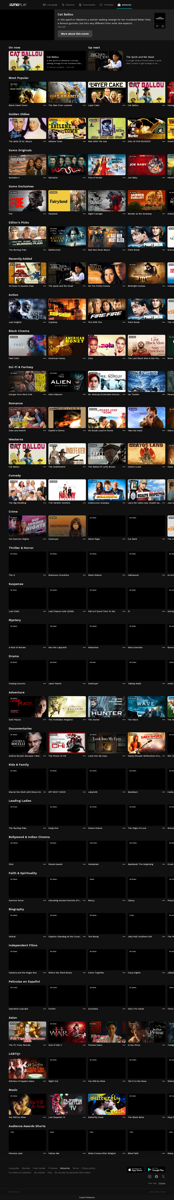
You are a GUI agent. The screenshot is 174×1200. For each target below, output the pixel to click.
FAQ (50, 1172)
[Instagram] (150, 1177)
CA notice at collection (20, 1172)
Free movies (89, 5)
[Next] (165, 91)
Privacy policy (88, 1168)
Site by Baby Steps (157, 1192)
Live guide (52, 5)
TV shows (108, 5)
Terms (75, 1168)
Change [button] (162, 1183)
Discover (70, 5)
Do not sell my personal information (73, 1172)
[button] (75, 33)
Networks (126, 5)
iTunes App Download (135, 1170)
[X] (163, 1177)
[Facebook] (156, 1177)
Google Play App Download (156, 1170)
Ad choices (39, 1172)
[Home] (18, 5)
